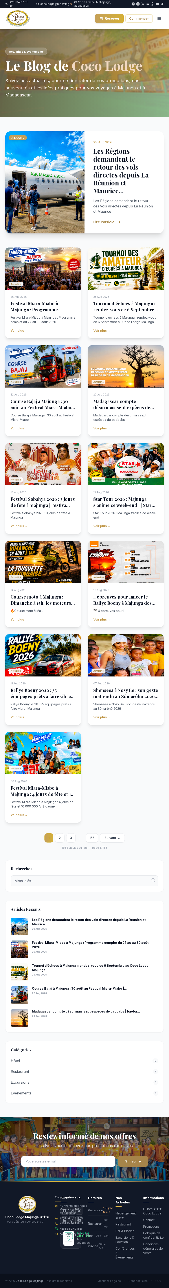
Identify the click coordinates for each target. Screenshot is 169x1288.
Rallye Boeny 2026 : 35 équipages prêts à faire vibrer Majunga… (42, 696)
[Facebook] (64, 1211)
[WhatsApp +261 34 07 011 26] (152, 4)
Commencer (139, 18)
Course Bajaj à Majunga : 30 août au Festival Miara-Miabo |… (41, 407)
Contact (148, 1220)
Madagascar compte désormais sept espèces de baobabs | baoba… (121, 407)
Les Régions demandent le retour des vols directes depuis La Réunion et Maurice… (121, 171)
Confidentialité (138, 1280)
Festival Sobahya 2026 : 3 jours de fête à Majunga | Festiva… (43, 502)
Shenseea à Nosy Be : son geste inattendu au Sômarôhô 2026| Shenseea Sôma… (125, 696)
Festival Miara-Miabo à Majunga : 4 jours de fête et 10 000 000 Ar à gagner (42, 794)
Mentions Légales (109, 1280)
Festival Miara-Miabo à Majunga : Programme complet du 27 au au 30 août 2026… (40, 312)
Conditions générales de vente (153, 1248)
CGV (158, 1280)
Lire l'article (103, 222)
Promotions (151, 1226)
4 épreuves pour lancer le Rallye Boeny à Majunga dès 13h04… (122, 603)
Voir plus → (19, 330)
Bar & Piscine (125, 1231)
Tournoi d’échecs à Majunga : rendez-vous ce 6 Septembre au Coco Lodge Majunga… (124, 309)
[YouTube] (157, 4)
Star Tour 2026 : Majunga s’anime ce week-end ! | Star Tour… (122, 505)
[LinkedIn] (64, 1220)
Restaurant (123, 1224)
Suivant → (112, 838)
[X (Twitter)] (79, 1211)
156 (92, 838)
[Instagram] (72, 1211)
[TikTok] (162, 4)
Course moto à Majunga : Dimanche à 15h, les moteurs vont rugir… (41, 603)
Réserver (112, 18)
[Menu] (159, 18)
